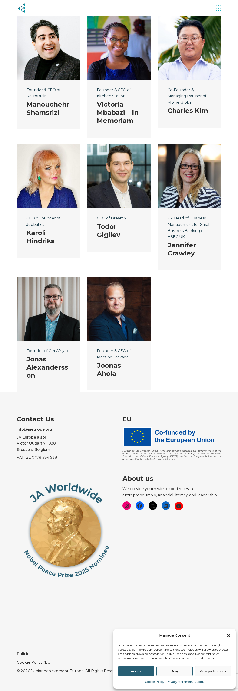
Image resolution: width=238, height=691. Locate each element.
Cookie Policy (154, 682)
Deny (175, 671)
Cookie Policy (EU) (34, 662)
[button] (228, 635)
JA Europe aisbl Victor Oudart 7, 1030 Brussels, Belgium (36, 443)
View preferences (213, 671)
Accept (136, 671)
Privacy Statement (180, 682)
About (199, 682)
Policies (24, 654)
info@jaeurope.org (34, 429)
